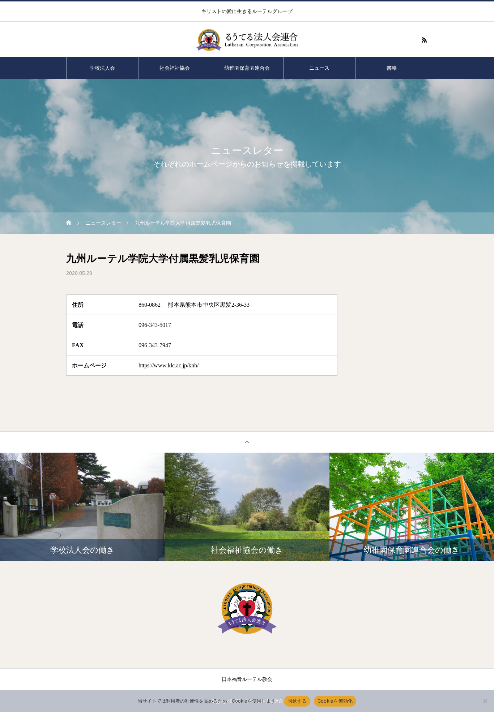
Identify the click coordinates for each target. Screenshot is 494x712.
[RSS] (424, 39)
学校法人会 (102, 68)
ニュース (319, 68)
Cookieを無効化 (335, 701)
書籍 (392, 68)
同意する (297, 701)
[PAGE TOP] (247, 442)
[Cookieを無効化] (485, 701)
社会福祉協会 (174, 68)
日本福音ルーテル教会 (247, 679)
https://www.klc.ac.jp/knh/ (169, 365)
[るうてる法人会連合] (247, 40)
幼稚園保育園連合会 (247, 68)
